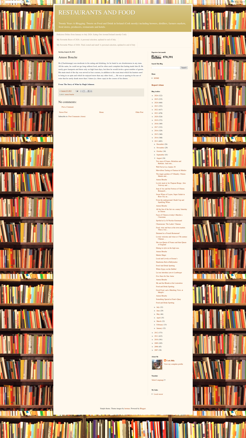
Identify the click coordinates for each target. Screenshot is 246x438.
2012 (156, 332)
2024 (156, 102)
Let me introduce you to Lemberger (169, 272)
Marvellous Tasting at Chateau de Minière (171, 170)
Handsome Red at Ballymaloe (166, 262)
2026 (156, 95)
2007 (156, 350)
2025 (156, 99)
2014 (156, 137)
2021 (156, 113)
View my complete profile (173, 364)
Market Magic (161, 255)
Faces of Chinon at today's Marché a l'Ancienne (169, 216)
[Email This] (81, 91)
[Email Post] (77, 91)
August (159, 158)
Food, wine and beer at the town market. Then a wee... (171, 228)
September (161, 154)
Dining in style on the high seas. (167, 248)
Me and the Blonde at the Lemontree (169, 283)
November (161, 147)
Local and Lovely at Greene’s (166, 258)
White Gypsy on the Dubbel (166, 269)
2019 (156, 120)
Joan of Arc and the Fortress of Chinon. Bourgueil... (170, 189)
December (160, 144)
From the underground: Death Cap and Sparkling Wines (170, 201)
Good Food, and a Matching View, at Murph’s (169, 291)
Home (101, 112)
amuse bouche (69, 94)
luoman (127, 408)
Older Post (139, 112)
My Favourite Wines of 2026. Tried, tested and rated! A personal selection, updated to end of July (96, 44)
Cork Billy (171, 360)
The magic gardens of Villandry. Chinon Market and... (170, 175)
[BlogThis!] (84, 91)
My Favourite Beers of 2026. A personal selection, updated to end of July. (86, 39)
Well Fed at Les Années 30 (166, 167)
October (160, 151)
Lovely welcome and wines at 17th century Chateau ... (171, 237)
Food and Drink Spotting (165, 286)
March (159, 321)
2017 (156, 127)
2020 (156, 116)
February (160, 324)
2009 (156, 343)
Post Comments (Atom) (77, 116)
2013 (156, 141)
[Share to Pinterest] (91, 91)
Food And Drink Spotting (165, 265)
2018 (156, 123)
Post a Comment (68, 107)
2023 (156, 106)
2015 (156, 134)
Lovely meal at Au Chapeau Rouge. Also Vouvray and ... (171, 184)
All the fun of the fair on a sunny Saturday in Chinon (171, 210)
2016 (156, 130)
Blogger (143, 408)
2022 (156, 109)
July (158, 307)
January (160, 328)
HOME (156, 78)
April (159, 317)
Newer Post (63, 112)
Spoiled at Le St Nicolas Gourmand (169, 220)
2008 (156, 346)
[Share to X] (86, 91)
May (158, 314)
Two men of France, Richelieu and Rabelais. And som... (168, 162)
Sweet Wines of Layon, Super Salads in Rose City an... (170, 195)
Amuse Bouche (161, 179)
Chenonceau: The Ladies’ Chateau (168, 224)
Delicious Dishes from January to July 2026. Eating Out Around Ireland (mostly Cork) (92, 34)
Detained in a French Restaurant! (168, 233)
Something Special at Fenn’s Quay (168, 299)
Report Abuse (158, 85)
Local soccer (158, 394)
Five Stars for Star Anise (165, 276)
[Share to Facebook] (88, 91)
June (158, 310)
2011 (156, 336)
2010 (156, 339)
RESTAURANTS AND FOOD (96, 12)
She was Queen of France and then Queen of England (171, 243)
